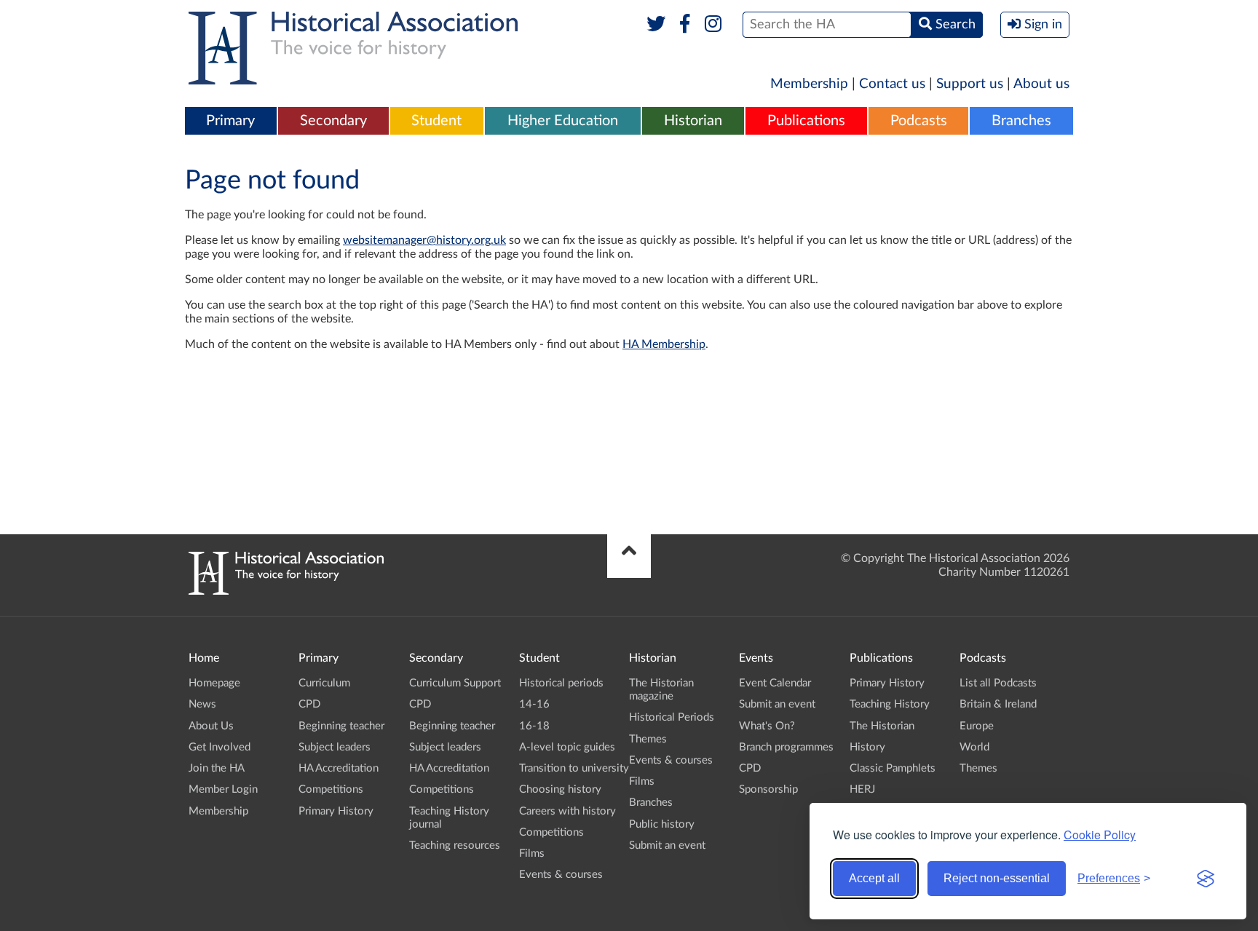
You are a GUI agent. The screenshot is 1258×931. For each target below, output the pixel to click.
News (202, 704)
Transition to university (574, 768)
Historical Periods (671, 717)
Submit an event (667, 845)
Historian (693, 121)
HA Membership (663, 344)
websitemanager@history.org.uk (424, 240)
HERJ (862, 789)
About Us (211, 726)
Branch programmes (786, 747)
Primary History (335, 811)
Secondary (333, 121)
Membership (809, 84)
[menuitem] (230, 121)
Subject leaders (334, 747)
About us (1041, 84)
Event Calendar (775, 683)
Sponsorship (768, 789)
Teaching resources (454, 845)
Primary (230, 121)
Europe (977, 726)
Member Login (223, 789)
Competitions (330, 789)
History (867, 747)
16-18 (534, 726)
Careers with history (567, 811)
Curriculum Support (455, 683)
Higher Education (562, 121)
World (974, 747)
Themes (648, 739)
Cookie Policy (1100, 834)
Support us (969, 84)
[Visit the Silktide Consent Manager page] (1205, 878)
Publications (806, 121)
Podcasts (918, 121)
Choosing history (560, 789)
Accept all (874, 878)
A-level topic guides (567, 747)
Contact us (892, 84)
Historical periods (561, 683)
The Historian (882, 726)
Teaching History (890, 704)
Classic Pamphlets (892, 768)
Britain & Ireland (998, 704)
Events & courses (561, 874)
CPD (309, 704)
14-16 (534, 704)
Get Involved (219, 747)
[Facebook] (685, 24)
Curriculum (324, 683)
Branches (1021, 121)
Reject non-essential (997, 878)
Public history (662, 824)
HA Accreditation (338, 768)
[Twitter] (656, 24)
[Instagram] (714, 24)
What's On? (767, 726)
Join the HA (217, 768)
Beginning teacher (341, 726)
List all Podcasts (998, 683)
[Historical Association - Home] (286, 591)
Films (532, 853)
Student (436, 121)
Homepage (214, 683)
